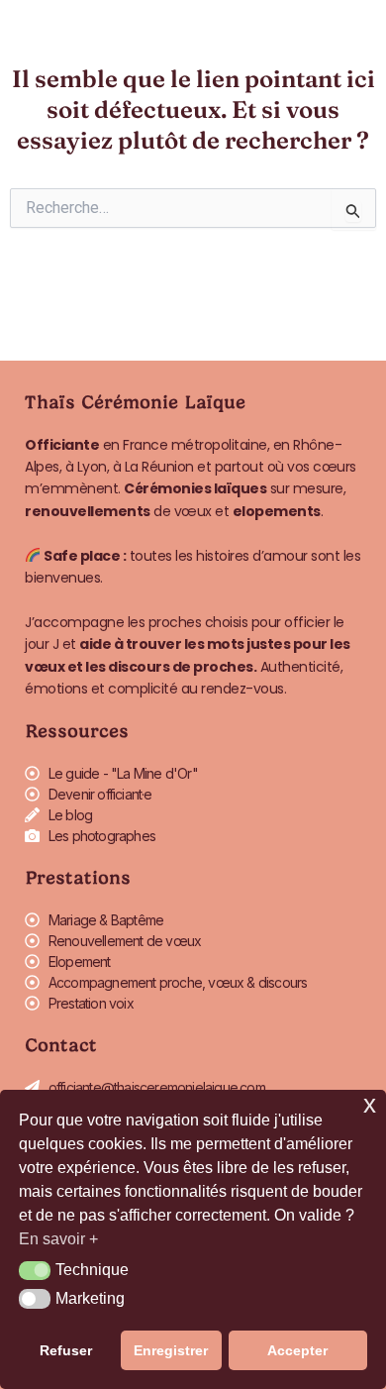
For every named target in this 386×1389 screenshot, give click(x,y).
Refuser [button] (66, 1350)
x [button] (369, 1104)
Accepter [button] (297, 1350)
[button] (34, 1271)
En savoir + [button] (58, 1238)
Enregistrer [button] (171, 1350)
